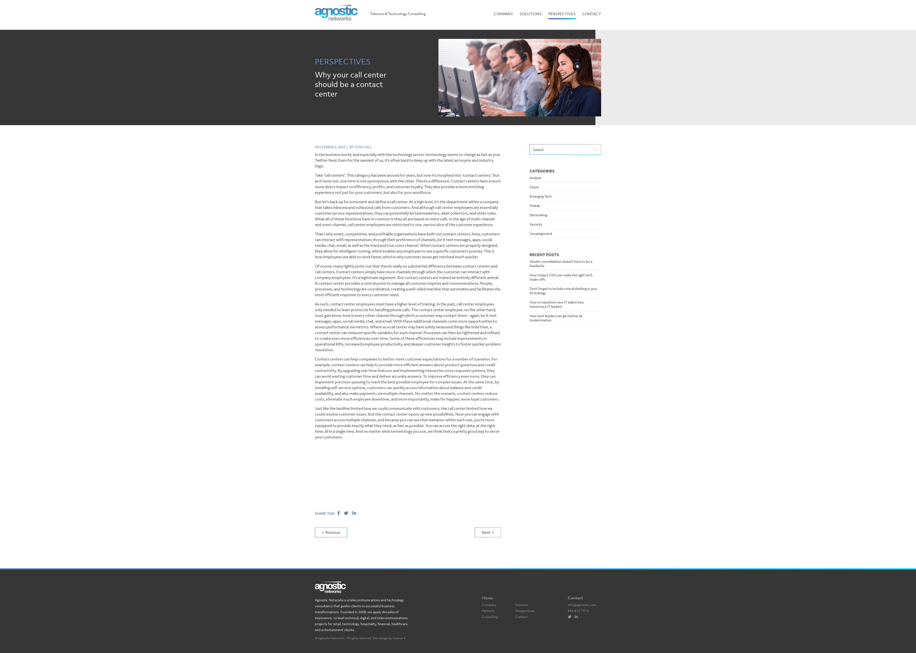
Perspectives (562, 13)
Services (521, 604)
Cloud (534, 187)
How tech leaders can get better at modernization (556, 318)
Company (503, 13)
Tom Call (363, 147)
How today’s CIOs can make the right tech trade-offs (561, 277)
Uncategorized (541, 233)
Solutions (531, 13)
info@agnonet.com (582, 604)
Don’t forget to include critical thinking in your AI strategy (563, 290)
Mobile (535, 205)
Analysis (535, 177)
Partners (488, 610)
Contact (591, 13)
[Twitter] (571, 617)
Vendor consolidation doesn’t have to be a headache (561, 263)
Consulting (490, 616)
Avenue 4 (399, 638)
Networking (538, 215)
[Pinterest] (577, 617)
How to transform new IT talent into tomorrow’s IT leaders (557, 304)
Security (536, 224)
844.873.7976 (578, 610)
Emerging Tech (541, 196)
